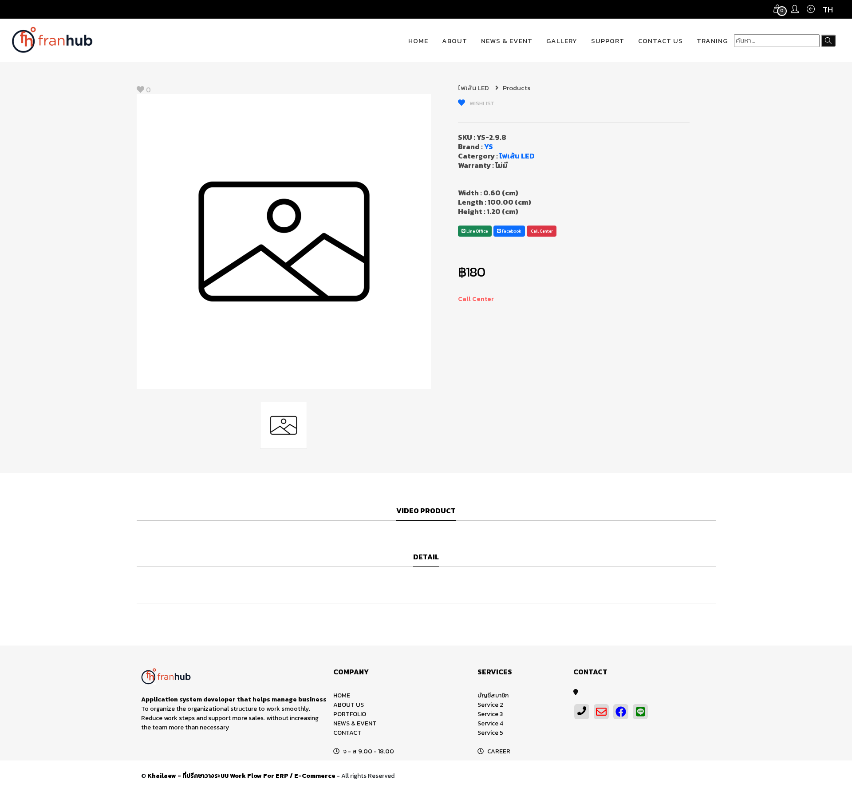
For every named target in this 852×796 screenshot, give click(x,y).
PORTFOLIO (349, 714)
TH (828, 10)
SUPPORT (607, 41)
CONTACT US (660, 41)
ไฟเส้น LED (474, 88)
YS (488, 146)
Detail (426, 557)
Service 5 (490, 732)
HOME (418, 41)
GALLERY (561, 41)
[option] (284, 241)
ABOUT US (348, 704)
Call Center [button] (542, 231)
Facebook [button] (511, 231)
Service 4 (490, 723)
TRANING (712, 41)
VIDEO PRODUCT (426, 511)
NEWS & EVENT (506, 41)
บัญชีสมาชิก (493, 695)
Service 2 (490, 704)
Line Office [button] (476, 231)
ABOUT (454, 41)
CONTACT (347, 732)
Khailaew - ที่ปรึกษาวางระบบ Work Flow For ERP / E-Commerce (241, 775)
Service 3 (490, 714)
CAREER (498, 751)
